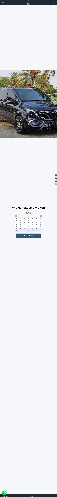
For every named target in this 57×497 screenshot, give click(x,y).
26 (24, 228)
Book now (28, 235)
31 (16, 230)
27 (28, 228)
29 (36, 228)
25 (20, 228)
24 (16, 228)
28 (32, 228)
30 (40, 228)
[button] (4, 493)
